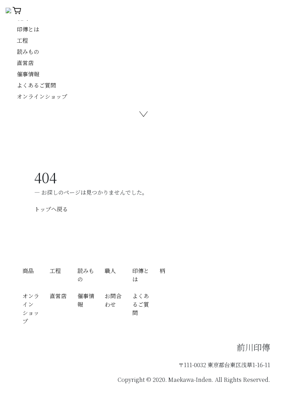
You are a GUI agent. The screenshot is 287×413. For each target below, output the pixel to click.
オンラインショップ (42, 96)
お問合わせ (113, 300)
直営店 (25, 63)
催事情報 (28, 74)
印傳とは (28, 29)
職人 (110, 271)
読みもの (28, 52)
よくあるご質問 (36, 85)
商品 (28, 271)
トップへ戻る (51, 209)
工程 (22, 40)
